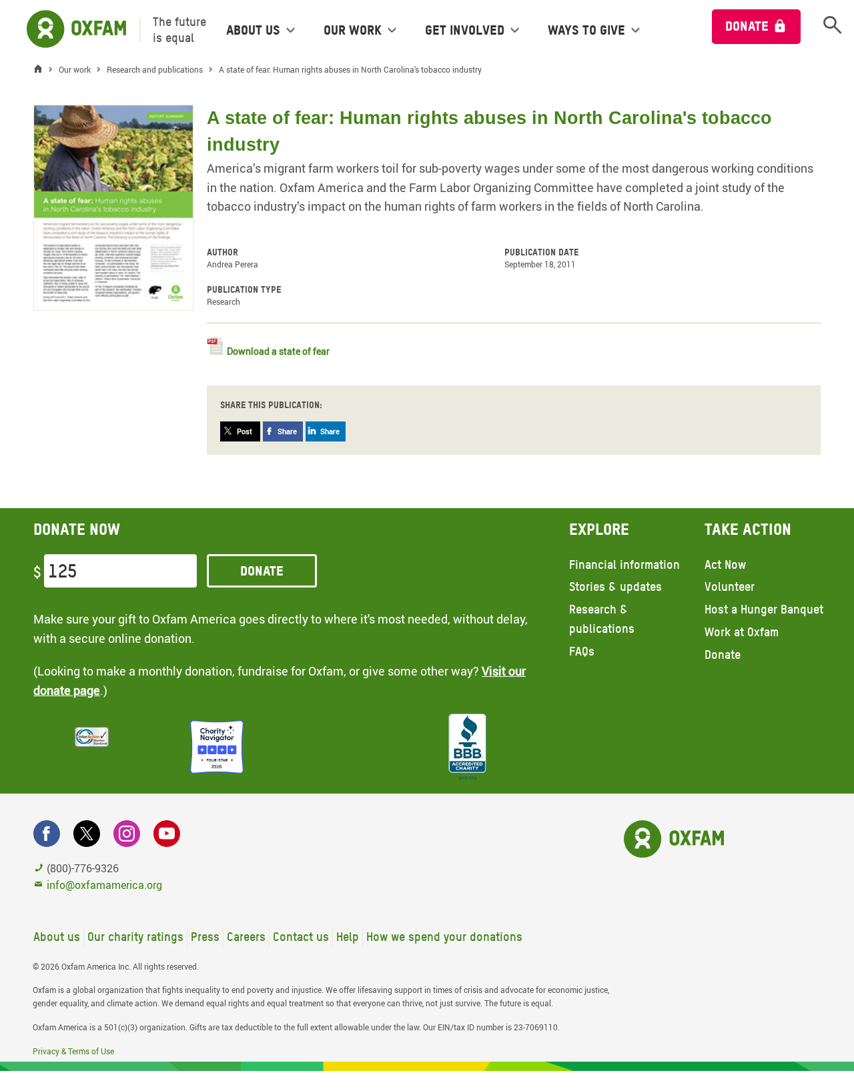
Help (347, 937)
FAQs (581, 651)
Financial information (624, 565)
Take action (748, 529)
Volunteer (730, 587)
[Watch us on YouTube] (166, 833)
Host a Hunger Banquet (764, 609)
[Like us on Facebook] (46, 833)
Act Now (725, 565)
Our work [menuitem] (353, 30)
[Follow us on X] (86, 833)
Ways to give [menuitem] (586, 30)
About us (56, 937)
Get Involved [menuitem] (464, 30)
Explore (599, 529)
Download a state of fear (278, 351)
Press (205, 937)
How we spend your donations (444, 937)
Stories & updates (615, 587)
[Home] (41, 69)
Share (287, 431)
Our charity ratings (135, 937)
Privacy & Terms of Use (73, 1051)
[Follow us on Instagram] (126, 833)
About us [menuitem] (253, 30)
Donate (747, 26)
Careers (246, 937)
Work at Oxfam (742, 632)
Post (244, 431)
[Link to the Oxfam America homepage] (69, 30)
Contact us (301, 937)
